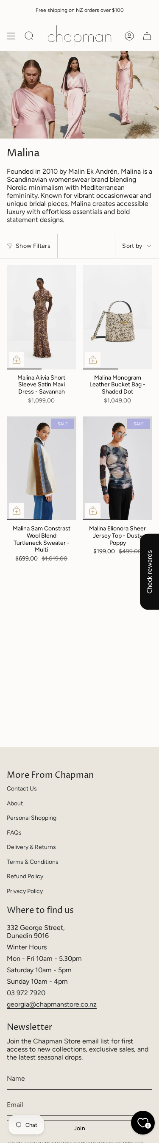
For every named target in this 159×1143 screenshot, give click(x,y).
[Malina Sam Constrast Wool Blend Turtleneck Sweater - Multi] (41, 468)
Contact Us (22, 788)
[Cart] (147, 36)
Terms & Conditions (33, 862)
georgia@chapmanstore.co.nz (52, 1004)
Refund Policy (25, 876)
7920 (37, 993)
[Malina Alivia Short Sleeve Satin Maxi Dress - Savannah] (41, 317)
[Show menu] (11, 36)
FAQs (14, 832)
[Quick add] (16, 359)
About (15, 803)
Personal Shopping (31, 817)
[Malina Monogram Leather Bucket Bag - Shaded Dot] (118, 317)
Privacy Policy (25, 891)
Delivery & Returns (31, 847)
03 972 (18, 993)
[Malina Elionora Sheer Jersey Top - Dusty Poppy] (118, 468)
